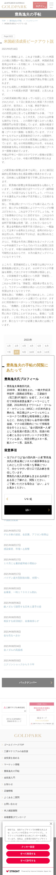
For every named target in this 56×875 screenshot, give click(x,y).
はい (28, 509)
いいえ (28, 498)
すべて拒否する (28, 853)
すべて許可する (28, 860)
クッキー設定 (28, 847)
